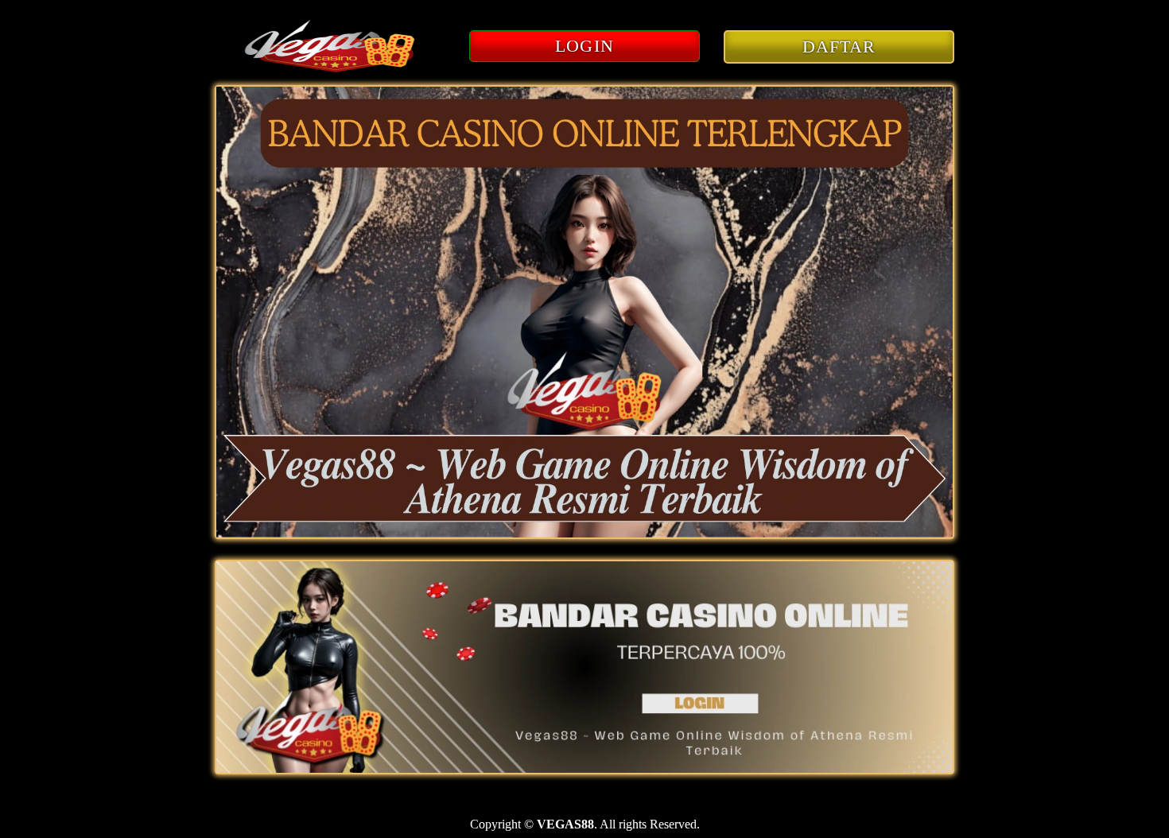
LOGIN (584, 46)
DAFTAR (839, 46)
